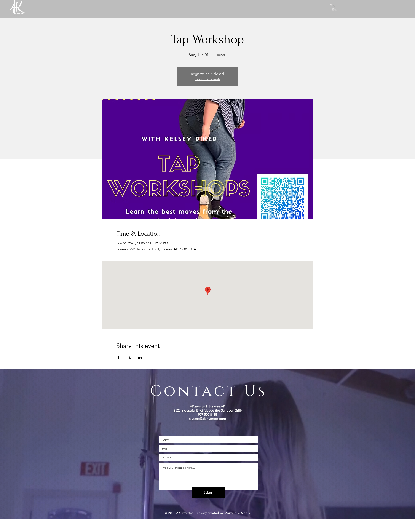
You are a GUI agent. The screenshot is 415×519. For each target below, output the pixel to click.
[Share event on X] (129, 357)
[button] (334, 7)
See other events (207, 79)
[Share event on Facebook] (119, 357)
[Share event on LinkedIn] (140, 357)
